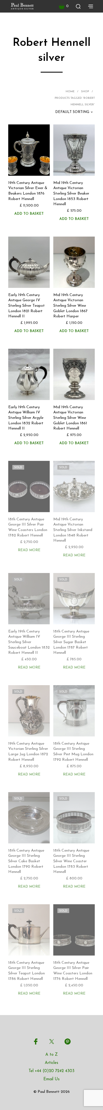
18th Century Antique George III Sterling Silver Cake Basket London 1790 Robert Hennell (26, 861)
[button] (64, 6)
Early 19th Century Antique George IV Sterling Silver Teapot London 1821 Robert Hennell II (26, 305)
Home (70, 91)
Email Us (51, 1079)
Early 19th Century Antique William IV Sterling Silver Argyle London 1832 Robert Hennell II (25, 418)
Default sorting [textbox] (72, 112)
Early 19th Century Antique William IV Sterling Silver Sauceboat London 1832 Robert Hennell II (29, 642)
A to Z (51, 1055)
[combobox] (70, 112)
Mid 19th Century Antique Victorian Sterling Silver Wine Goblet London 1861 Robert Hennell (70, 418)
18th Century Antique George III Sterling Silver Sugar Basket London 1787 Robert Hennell (71, 642)
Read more (29, 550)
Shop (85, 91)
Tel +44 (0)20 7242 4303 (51, 1071)
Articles (51, 1063)
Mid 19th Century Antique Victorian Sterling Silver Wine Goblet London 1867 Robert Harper (70, 305)
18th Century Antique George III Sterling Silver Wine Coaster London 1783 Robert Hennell (71, 861)
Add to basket (29, 213)
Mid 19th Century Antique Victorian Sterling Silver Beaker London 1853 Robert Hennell (71, 193)
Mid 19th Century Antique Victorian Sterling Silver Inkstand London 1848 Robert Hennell (72, 530)
